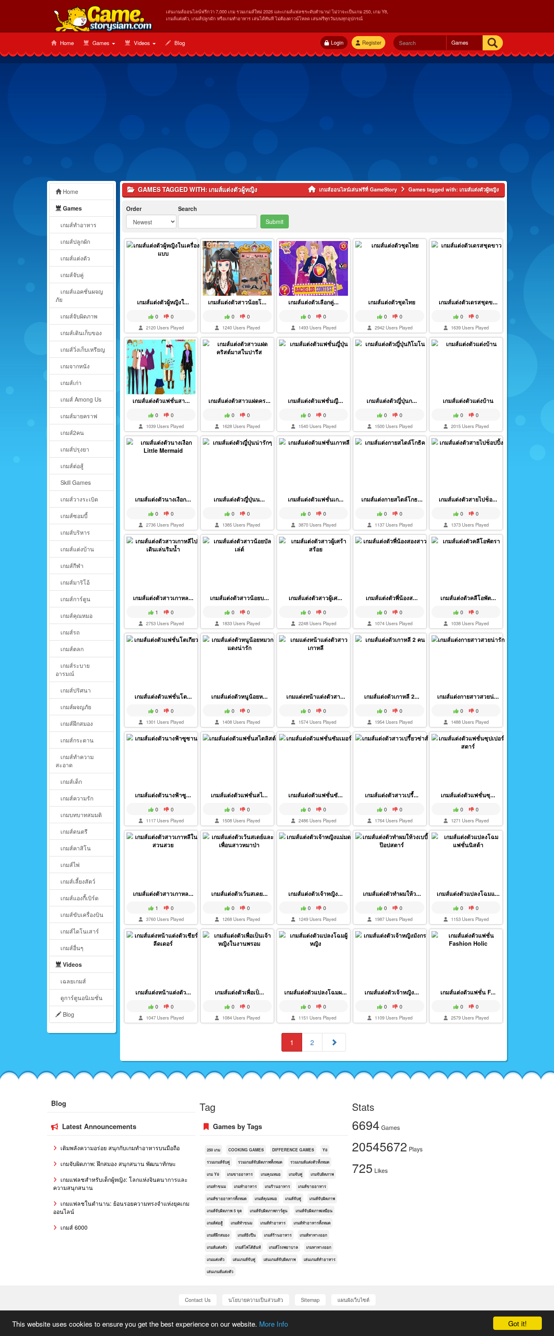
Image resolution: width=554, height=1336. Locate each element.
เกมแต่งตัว (216, 1259)
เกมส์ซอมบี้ (73, 516)
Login (337, 42)
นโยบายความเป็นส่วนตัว (255, 1300)
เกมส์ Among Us (80, 399)
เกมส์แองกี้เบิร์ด (79, 898)
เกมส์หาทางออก (313, 1235)
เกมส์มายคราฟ (78, 416)
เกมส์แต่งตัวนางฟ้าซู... (163, 795)
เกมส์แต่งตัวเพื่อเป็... (239, 992)
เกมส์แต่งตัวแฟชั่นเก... (316, 499)
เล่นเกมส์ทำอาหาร (319, 1259)
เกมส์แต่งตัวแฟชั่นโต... (163, 696)
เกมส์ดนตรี (73, 831)
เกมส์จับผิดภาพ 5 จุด (224, 1210)
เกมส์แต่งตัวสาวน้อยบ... (239, 598)
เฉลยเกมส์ (72, 981)
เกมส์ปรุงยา (74, 449)
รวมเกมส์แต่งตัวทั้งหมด (309, 1162)
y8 (324, 1150)
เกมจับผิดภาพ (322, 1174)
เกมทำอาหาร (245, 1186)
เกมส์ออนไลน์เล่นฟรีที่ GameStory (102, 16)
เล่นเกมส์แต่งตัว (220, 1271)
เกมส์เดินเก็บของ (80, 333)
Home (66, 43)
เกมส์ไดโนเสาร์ (79, 931)
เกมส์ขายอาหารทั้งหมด (227, 1198)
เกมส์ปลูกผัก (74, 241)
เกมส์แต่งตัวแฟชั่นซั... (315, 795)
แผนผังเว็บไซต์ (353, 1300)
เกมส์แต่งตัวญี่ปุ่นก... (392, 400)
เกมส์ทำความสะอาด (75, 761)
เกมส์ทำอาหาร (78, 225)
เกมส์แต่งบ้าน (76, 549)
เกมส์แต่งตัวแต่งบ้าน (468, 400)
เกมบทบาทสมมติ (80, 815)
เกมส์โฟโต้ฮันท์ (248, 1247)
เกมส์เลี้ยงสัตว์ (77, 881)
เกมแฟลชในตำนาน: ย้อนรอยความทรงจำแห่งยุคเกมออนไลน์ (121, 1207)
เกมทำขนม (216, 1186)
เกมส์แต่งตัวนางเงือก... (163, 499)
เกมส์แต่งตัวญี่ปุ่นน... (239, 499)
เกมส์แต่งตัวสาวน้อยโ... (237, 302)
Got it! (517, 1323)
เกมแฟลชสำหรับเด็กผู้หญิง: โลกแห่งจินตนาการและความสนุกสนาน (120, 1183)
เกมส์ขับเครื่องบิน (81, 914)
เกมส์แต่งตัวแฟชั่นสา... (161, 400)
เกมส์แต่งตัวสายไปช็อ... (468, 499)
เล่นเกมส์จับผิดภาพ (280, 1259)
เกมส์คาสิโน (75, 848)
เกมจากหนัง (74, 366)
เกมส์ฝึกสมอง (76, 723)
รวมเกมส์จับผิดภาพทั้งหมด (260, 1162)
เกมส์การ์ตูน (74, 599)
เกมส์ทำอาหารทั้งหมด (312, 1223)
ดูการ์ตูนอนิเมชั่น (81, 998)
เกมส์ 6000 (73, 1227)
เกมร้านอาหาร (277, 1186)
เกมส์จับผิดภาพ (78, 316)
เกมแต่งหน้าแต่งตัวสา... (315, 696)
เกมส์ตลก (71, 649)
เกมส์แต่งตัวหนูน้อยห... (239, 696)
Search (187, 208)
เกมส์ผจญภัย (75, 707)
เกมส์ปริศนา (75, 690)
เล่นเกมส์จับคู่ (244, 1259)
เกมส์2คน (71, 432)
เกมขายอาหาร (240, 1174)
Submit (274, 221)
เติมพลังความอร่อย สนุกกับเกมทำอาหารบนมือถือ (119, 1148)
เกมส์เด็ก (70, 781)
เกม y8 (213, 1174)
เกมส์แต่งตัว (74, 258)
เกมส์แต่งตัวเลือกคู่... (313, 302)
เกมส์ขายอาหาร (312, 1186)
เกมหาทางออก (318, 1247)
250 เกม (213, 1150)
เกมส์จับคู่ (71, 275)
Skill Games (75, 482)
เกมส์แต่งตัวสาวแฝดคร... (239, 400)
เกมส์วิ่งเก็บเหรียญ (82, 349)
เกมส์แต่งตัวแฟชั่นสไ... (239, 795)
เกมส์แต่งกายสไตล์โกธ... (392, 499)
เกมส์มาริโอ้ (74, 582)
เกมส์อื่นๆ (71, 948)
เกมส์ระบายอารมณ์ (73, 669)
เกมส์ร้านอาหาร (278, 1235)
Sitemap (310, 1300)
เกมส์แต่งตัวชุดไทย (391, 302)
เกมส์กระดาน (76, 740)
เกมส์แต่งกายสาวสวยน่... (468, 696)
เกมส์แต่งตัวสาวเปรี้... (392, 795)
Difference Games (293, 1150)
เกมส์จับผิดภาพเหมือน (314, 1210)
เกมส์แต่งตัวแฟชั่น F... (468, 992)
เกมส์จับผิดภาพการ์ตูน (269, 1210)
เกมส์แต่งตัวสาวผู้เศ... (315, 598)
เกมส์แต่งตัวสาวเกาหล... (163, 598)
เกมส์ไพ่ (69, 865)
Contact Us (197, 1300)
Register (371, 42)
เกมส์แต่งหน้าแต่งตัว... (163, 992)
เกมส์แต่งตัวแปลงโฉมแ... (468, 893)
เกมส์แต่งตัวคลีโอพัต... (468, 598)
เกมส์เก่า (70, 383)
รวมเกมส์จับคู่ (218, 1162)
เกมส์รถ (69, 632)
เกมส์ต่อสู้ (71, 466)
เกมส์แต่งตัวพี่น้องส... (392, 598)
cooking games (246, 1150)
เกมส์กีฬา (71, 566)
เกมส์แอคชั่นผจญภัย (79, 295)
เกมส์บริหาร (74, 532)
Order (134, 208)
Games (101, 43)
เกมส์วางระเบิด (78, 499)
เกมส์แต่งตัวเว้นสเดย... (239, 893)
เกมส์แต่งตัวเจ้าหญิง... (315, 893)
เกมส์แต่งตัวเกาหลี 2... (391, 696)
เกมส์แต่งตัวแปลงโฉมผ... (315, 992)
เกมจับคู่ (296, 1174)
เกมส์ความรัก (76, 798)
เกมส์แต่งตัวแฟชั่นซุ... (468, 795)
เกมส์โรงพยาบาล (283, 1247)
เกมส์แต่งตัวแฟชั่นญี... (315, 400)
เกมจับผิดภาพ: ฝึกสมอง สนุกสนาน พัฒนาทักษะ (117, 1164)
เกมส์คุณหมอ (75, 615)
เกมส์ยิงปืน (247, 1235)
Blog (179, 43)
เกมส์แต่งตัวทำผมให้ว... (392, 893)
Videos (142, 43)
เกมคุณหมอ (271, 1174)
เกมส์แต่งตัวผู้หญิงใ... (163, 302)
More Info (273, 1324)
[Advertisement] (277, 124)
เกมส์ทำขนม (241, 1223)
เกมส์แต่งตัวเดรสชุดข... (468, 302)
